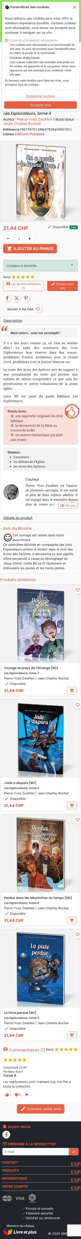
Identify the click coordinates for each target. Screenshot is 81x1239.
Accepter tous (40, 105)
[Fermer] (74, 7)
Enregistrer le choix (40, 96)
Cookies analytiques (25, 58)
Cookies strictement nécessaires (34, 40)
